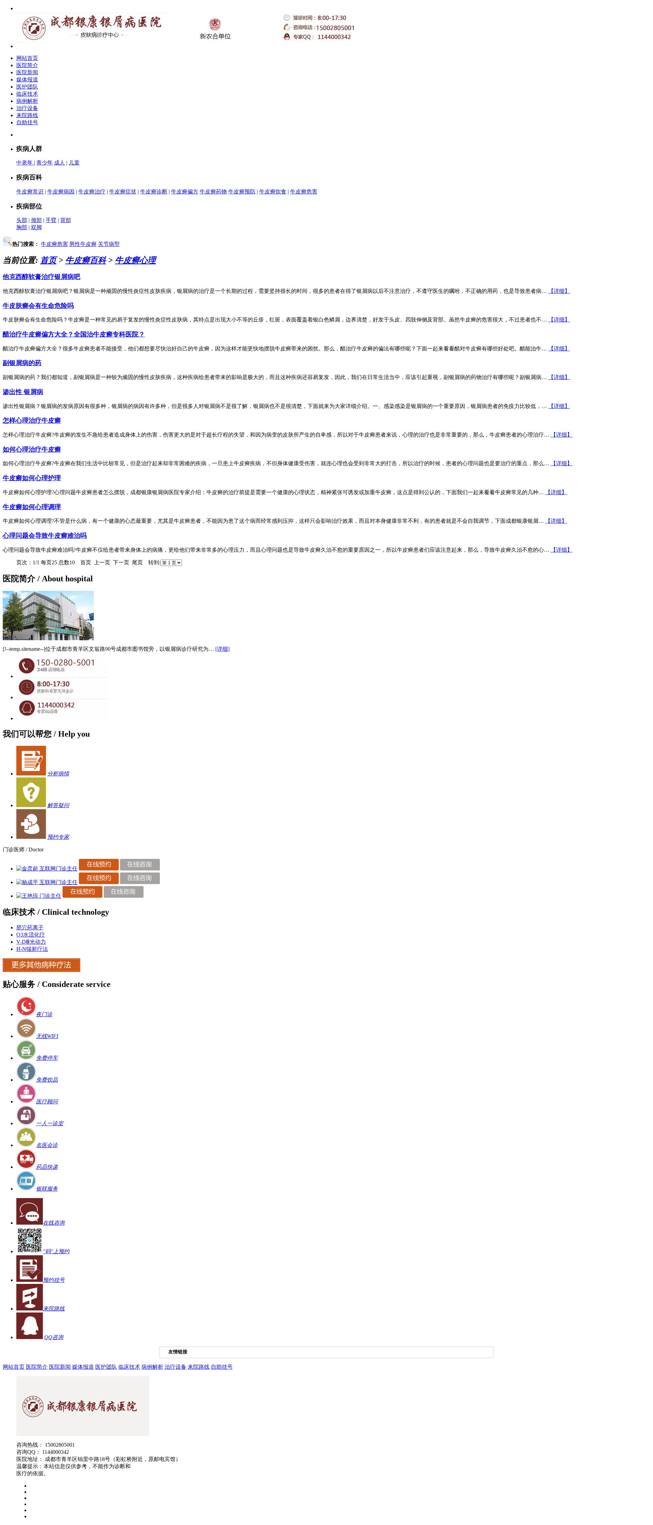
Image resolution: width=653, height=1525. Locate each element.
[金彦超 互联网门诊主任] (47, 868)
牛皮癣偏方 (184, 191)
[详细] (222, 649)
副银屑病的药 (22, 362)
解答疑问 (58, 805)
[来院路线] (29, 1308)
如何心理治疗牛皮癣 (32, 449)
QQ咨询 (53, 1337)
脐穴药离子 (30, 927)
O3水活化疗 (30, 935)
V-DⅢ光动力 (31, 942)
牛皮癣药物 (213, 191)
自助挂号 (27, 122)
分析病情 (58, 773)
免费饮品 (47, 1080)
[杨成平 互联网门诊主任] (47, 882)
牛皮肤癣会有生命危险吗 (38, 305)
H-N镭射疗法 (32, 949)
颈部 (36, 220)
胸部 (21, 227)
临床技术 (27, 94)
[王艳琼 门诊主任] (38, 896)
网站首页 (27, 58)
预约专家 (58, 837)
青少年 (44, 163)
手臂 (51, 220)
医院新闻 (27, 72)
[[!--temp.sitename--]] (48, 638)
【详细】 (559, 291)
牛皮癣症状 (122, 191)
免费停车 (47, 1058)
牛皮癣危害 (303, 191)
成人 (59, 163)
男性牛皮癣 (83, 244)
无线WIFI (47, 1036)
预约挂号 (54, 1280)
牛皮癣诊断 (153, 191)
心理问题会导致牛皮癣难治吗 (45, 535)
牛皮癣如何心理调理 (32, 506)
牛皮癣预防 (241, 191)
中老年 (25, 163)
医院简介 (27, 65)
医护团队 (27, 87)
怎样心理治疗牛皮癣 (32, 420)
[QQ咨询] (61, 718)
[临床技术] (41, 970)
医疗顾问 (47, 1101)
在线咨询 (54, 1223)
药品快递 (47, 1167)
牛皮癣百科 (85, 260)
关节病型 (109, 244)
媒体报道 (27, 79)
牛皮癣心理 (135, 260)
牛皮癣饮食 (272, 191)
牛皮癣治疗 (91, 191)
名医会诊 (47, 1145)
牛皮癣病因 (60, 191)
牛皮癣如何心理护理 (32, 478)
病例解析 (27, 101)
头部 (21, 220)
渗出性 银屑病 (23, 391)
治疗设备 (27, 108)
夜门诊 (44, 1014)
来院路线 (27, 115)
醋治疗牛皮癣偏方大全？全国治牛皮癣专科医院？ (74, 334)
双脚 (36, 227)
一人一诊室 (49, 1123)
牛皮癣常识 (30, 191)
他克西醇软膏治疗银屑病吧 (41, 276)
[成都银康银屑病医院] (82, 1434)
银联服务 (47, 1189)
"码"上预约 (56, 1251)
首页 (48, 260)
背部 (65, 220)
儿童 (74, 163)
